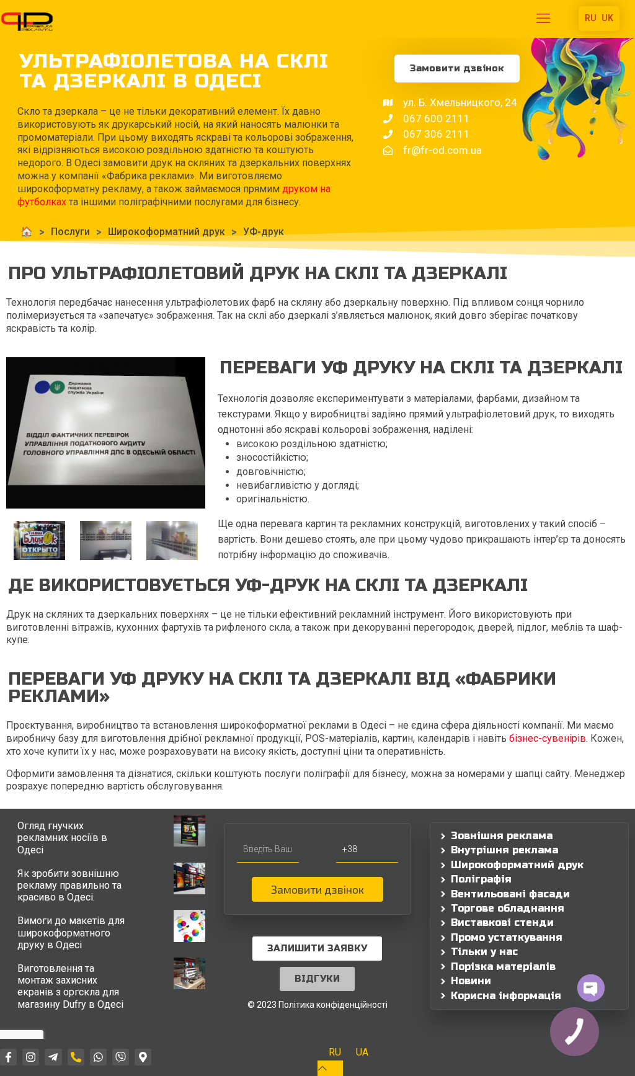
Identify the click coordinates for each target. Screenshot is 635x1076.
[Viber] (120, 1057)
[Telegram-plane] (53, 1057)
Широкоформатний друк (166, 232)
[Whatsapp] (98, 1057)
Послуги (70, 232)
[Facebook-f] (8, 1057)
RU (591, 18)
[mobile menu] (543, 18)
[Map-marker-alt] (143, 1057)
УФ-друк (263, 232)
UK (607, 18)
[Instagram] (30, 1057)
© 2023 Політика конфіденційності (317, 1005)
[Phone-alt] (76, 1057)
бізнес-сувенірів (547, 738)
